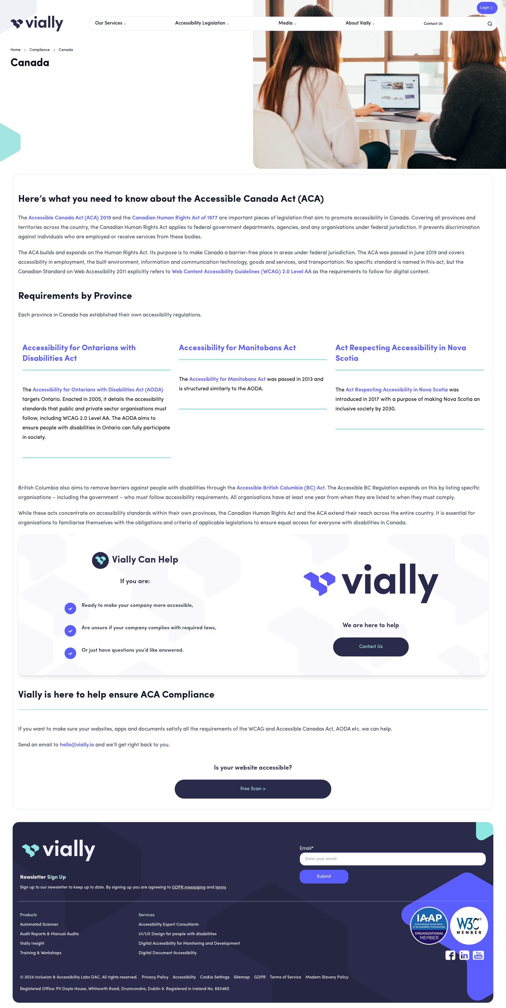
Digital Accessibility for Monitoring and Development (189, 944)
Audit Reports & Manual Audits (49, 934)
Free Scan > (253, 789)
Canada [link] (66, 50)
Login (484, 8)
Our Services (108, 23)
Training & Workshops (40, 953)
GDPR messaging (189, 887)
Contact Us (433, 24)
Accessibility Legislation (200, 23)
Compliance (40, 50)
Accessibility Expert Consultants (169, 925)
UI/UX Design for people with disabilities (178, 934)
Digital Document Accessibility (168, 953)
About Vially (358, 23)
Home (16, 50)
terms (220, 887)
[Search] (491, 23)
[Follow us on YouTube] (478, 955)
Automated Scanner (39, 925)
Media (286, 23)
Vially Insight (32, 944)
